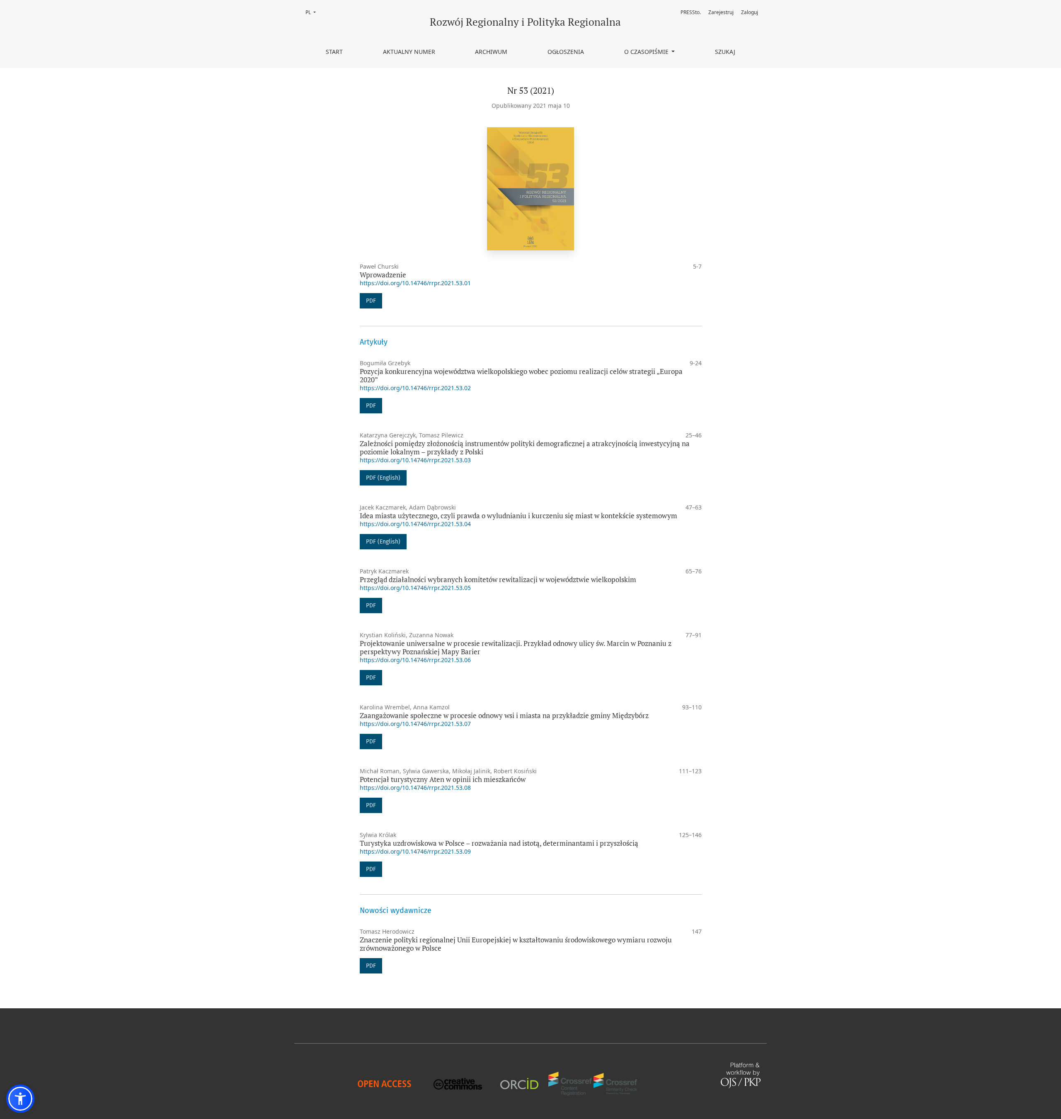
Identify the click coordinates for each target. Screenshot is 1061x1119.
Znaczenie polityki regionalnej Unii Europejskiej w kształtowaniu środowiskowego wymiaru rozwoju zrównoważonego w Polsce (516, 944)
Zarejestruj (721, 12)
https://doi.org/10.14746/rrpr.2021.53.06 (415, 660)
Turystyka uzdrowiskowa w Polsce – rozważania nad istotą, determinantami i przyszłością (499, 843)
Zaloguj (749, 12)
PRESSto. (691, 12)
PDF (371, 300)
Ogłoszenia (565, 52)
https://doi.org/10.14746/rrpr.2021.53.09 (415, 851)
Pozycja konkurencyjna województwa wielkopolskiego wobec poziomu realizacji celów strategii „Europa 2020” (521, 375)
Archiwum (491, 52)
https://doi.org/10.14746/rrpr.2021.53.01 (415, 283)
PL (313, 12)
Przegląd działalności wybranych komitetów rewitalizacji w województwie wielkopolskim (498, 579)
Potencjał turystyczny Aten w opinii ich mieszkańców (443, 779)
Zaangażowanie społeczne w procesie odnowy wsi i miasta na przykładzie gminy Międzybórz (504, 715)
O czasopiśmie (647, 52)
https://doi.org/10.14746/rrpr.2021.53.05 (415, 588)
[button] (20, 1099)
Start (334, 52)
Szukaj (725, 52)
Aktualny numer (409, 52)
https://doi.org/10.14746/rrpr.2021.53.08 (415, 787)
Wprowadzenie (383, 274)
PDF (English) (383, 477)
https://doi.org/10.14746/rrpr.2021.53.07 (415, 724)
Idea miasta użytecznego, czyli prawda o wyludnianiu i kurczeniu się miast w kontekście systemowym (518, 515)
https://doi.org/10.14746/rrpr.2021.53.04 (415, 524)
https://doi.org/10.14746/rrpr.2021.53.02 (415, 388)
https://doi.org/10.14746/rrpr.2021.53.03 (415, 460)
